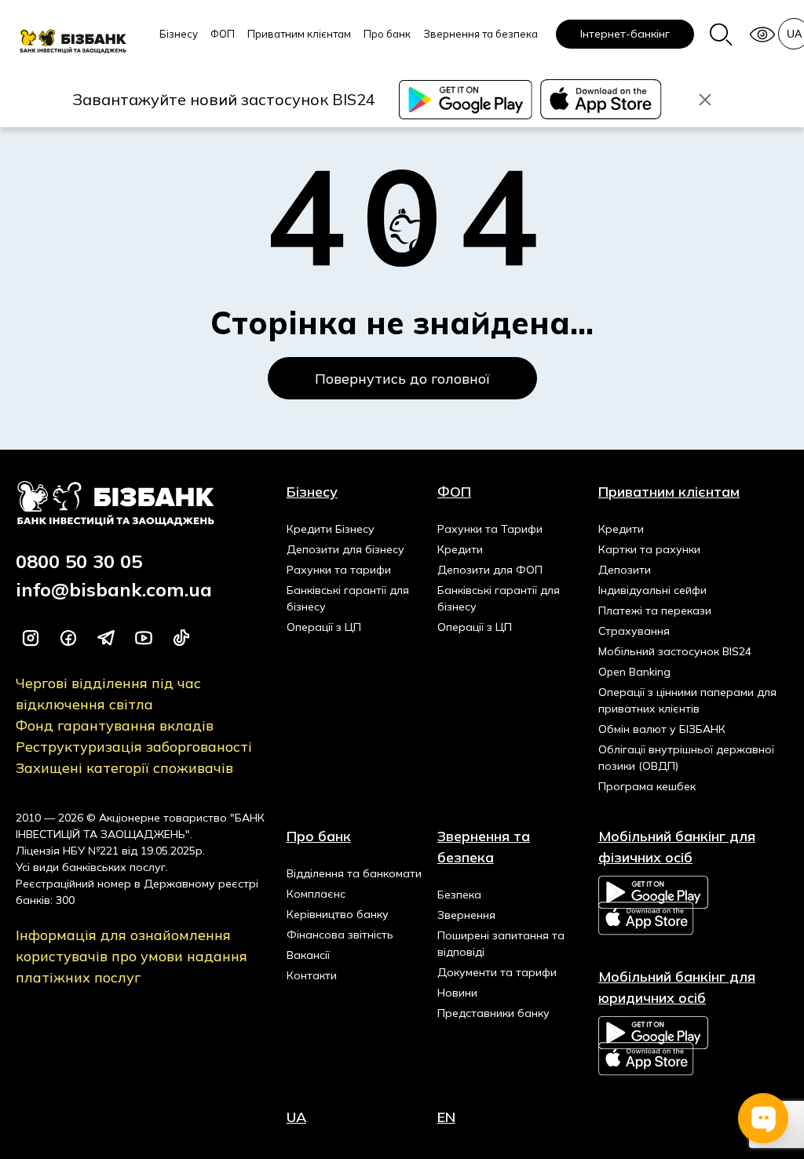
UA (296, 1117)
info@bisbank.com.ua (114, 589)
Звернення (466, 915)
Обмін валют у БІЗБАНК (661, 729)
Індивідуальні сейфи (652, 590)
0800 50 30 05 (79, 561)
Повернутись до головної (402, 379)
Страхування (634, 631)
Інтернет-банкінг (625, 34)
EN (446, 1117)
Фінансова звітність (340, 935)
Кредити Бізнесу (331, 529)
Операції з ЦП (324, 627)
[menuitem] (178, 44)
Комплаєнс (316, 894)
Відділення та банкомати (354, 873)
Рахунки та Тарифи (490, 529)
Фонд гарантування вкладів (115, 725)
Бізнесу (178, 33)
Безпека (459, 894)
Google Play (653, 892)
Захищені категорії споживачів (124, 768)
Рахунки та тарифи (339, 570)
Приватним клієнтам (299, 33)
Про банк (387, 33)
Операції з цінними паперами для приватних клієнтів (687, 700)
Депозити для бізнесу (345, 549)
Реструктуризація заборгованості (134, 747)
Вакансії (308, 955)
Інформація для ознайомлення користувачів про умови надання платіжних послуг (131, 956)
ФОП (222, 33)
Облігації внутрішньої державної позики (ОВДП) (686, 757)
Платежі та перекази (654, 610)
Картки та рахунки (649, 549)
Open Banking (634, 672)
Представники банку (493, 1013)
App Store (647, 918)
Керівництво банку (338, 914)
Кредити (460, 549)
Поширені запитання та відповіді (501, 943)
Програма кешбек (647, 786)
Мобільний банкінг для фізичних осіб (676, 846)
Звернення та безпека (480, 33)
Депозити (624, 570)
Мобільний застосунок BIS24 (674, 651)
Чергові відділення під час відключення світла (108, 693)
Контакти (312, 975)
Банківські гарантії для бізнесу (348, 598)
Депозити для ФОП (490, 570)
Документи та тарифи (497, 972)
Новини (457, 993)
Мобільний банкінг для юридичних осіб (676, 987)
